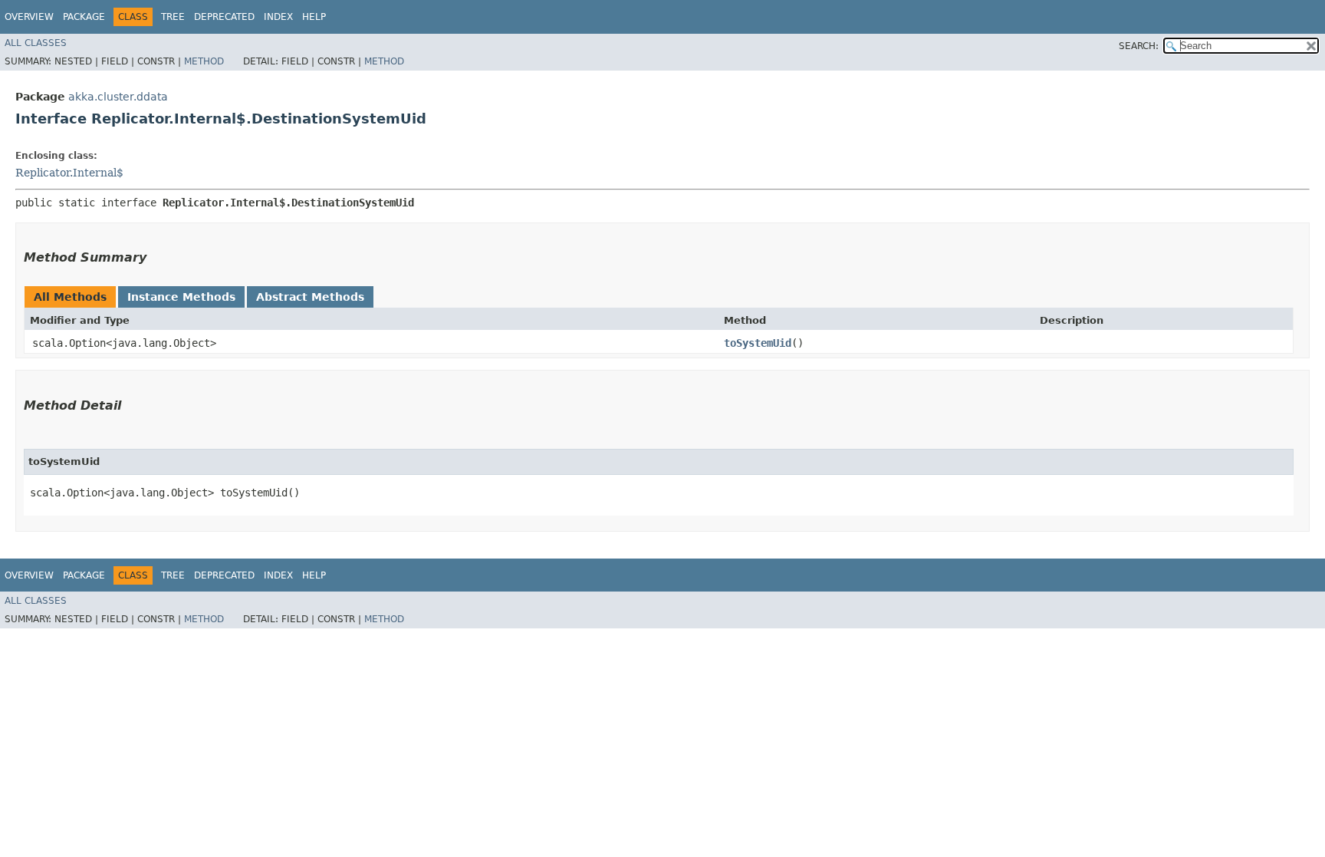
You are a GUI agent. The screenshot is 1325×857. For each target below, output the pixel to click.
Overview (29, 17)
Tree (173, 17)
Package (84, 17)
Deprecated (224, 17)
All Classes (36, 43)
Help (314, 17)
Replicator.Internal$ (69, 172)
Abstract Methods (310, 297)
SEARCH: (1139, 46)
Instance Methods (181, 297)
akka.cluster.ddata (118, 97)
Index (278, 17)
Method (204, 61)
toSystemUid (757, 343)
